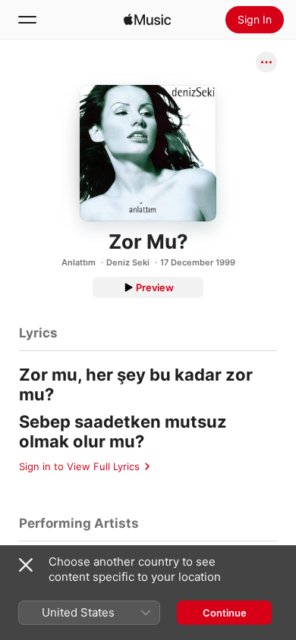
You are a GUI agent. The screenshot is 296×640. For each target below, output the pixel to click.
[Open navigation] (27, 19)
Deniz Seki (128, 262)
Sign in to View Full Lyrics (79, 466)
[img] (147, 20)
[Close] (26, 565)
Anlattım (78, 262)
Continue (225, 613)
